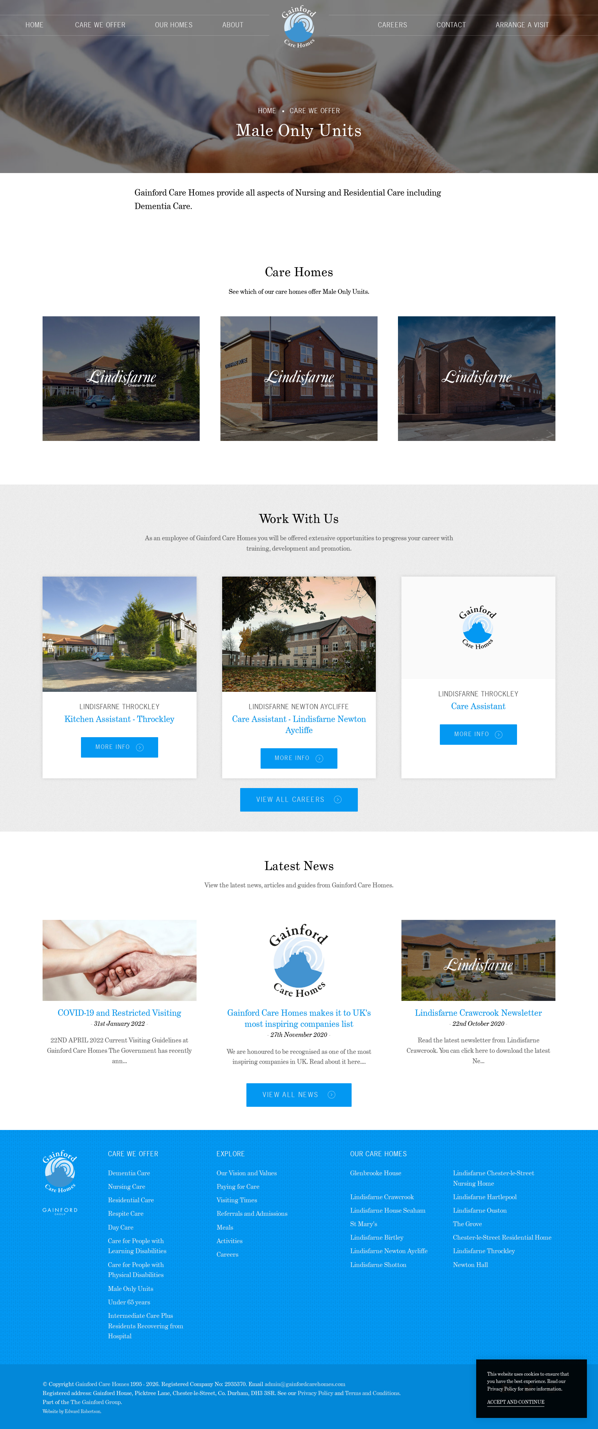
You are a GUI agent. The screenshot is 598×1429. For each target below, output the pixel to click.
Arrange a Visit (522, 24)
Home (35, 24)
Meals (225, 1227)
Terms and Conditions (372, 1393)
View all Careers (291, 799)
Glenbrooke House (375, 1173)
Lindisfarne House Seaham (388, 1210)
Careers (392, 24)
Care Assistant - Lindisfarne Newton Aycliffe (299, 724)
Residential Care (131, 1200)
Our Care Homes (378, 1153)
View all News (292, 1094)
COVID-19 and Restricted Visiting (119, 1012)
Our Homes (174, 24)
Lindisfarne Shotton (378, 1264)
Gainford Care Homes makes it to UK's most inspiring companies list (299, 1018)
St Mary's (363, 1224)
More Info (113, 747)
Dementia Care (129, 1173)
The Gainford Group (96, 1402)
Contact (451, 24)
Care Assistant (478, 706)
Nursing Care (126, 1186)
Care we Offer (133, 1153)
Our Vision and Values (247, 1173)
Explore (231, 1153)
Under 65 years (129, 1302)
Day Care (121, 1227)
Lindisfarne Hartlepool (485, 1197)
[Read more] (120, 634)
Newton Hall (470, 1264)
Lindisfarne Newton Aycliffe (389, 1251)
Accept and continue (515, 1402)
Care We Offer (100, 24)
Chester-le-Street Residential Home (502, 1237)
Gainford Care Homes (102, 1384)
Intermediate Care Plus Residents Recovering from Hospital (145, 1325)
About (233, 24)
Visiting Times (237, 1200)
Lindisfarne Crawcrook (382, 1197)
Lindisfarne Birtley (377, 1237)
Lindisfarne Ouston (480, 1210)
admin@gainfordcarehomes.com (305, 1384)
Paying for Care (238, 1186)
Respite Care (126, 1213)
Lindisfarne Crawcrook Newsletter (478, 1012)
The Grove (467, 1224)
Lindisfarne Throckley (484, 1251)
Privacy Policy (315, 1393)
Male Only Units (130, 1288)
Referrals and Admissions (252, 1213)
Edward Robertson (82, 1411)
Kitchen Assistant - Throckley (119, 719)
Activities (230, 1241)
